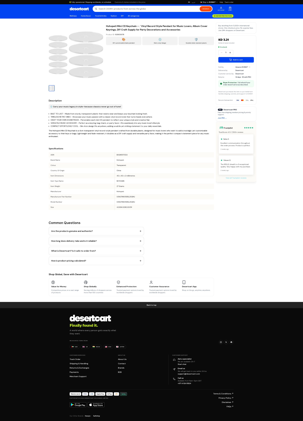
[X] (226, 342)
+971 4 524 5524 (184, 383)
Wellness (73, 16)
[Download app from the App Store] (96, 404)
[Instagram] (221, 342)
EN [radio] (189, 2)
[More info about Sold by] (249, 67)
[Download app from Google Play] (78, 404)
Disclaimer (227, 402)
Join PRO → (222, 118)
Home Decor (86, 16)
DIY (122, 16)
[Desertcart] (79, 8)
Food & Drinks (100, 16)
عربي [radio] (193, 2)
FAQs (230, 406)
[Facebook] (231, 342)
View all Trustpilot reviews (236, 178)
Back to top (151, 305)
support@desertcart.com (189, 374)
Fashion (114, 16)
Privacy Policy (226, 398)
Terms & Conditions (223, 393)
